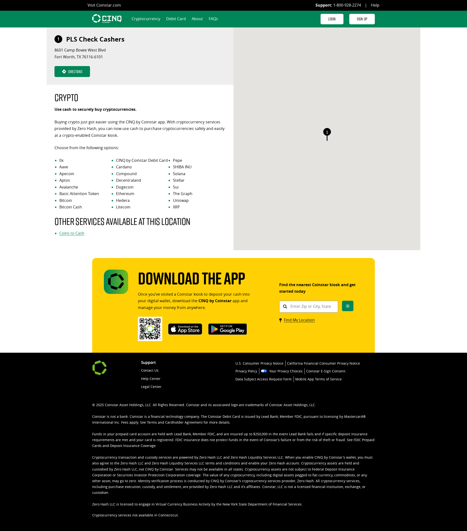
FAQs (213, 18)
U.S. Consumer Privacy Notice (259, 363)
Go (348, 305)
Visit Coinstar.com (104, 5)
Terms (152, 422)
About (197, 18)
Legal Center (151, 386)
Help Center (151, 378)
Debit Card (176, 18)
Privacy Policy (246, 371)
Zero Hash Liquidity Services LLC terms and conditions (196, 463)
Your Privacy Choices (286, 371)
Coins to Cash (71, 233)
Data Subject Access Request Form (263, 379)
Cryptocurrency (146, 18)
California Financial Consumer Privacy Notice (323, 363)
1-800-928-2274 (347, 5)
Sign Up (362, 18)
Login (332, 18)
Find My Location (299, 320)
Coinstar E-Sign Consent (325, 371)
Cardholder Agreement (184, 422)
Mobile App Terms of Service (318, 379)
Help (375, 5)
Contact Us (150, 370)
